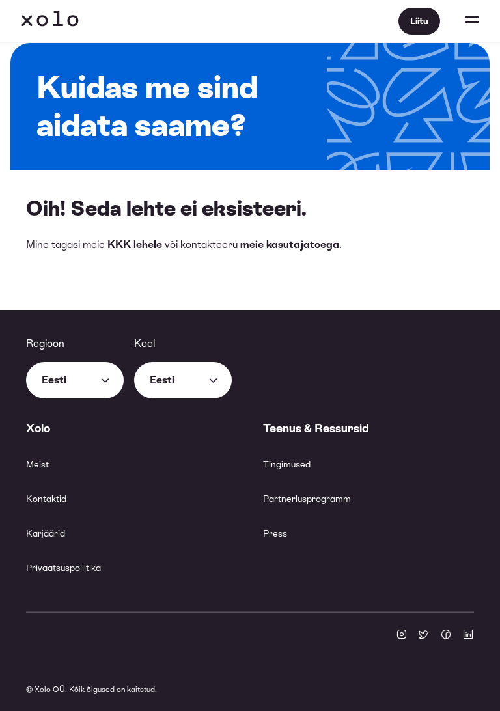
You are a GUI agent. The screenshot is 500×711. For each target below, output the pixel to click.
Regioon (45, 343)
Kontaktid (46, 499)
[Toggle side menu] (459, 20)
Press (275, 533)
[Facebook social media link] (446, 635)
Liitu (419, 21)
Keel (144, 343)
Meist (37, 464)
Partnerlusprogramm (307, 499)
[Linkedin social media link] (468, 635)
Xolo (50, 21)
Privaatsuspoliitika (63, 568)
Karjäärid (45, 533)
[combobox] (75, 380)
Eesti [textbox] (54, 380)
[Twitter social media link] (424, 635)
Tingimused (287, 464)
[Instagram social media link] (402, 635)
